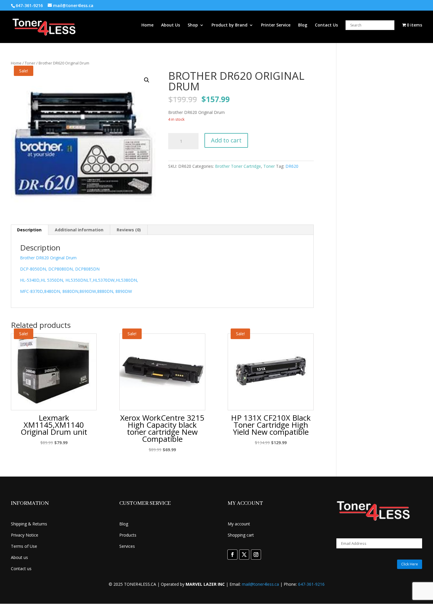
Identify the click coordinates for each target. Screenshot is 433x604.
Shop (193, 25)
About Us (170, 25)
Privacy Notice (24, 535)
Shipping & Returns (29, 524)
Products (127, 535)
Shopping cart (241, 535)
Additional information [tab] (79, 230)
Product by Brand (229, 25)
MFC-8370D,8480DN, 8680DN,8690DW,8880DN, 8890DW (76, 291)
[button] (146, 80)
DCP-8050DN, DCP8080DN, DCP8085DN (60, 269)
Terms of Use (24, 546)
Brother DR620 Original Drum (48, 257)
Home (147, 25)
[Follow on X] (244, 554)
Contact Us (326, 25)
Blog (302, 25)
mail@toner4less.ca (260, 584)
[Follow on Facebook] (232, 554)
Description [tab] (29, 230)
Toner (30, 63)
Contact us (21, 568)
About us (19, 557)
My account (239, 524)
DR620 (291, 166)
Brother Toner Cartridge (238, 166)
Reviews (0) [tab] (129, 230)
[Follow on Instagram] (256, 554)
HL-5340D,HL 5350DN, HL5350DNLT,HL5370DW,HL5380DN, (79, 280)
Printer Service (275, 25)
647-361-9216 (311, 584)
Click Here (409, 564)
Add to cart (226, 140)
